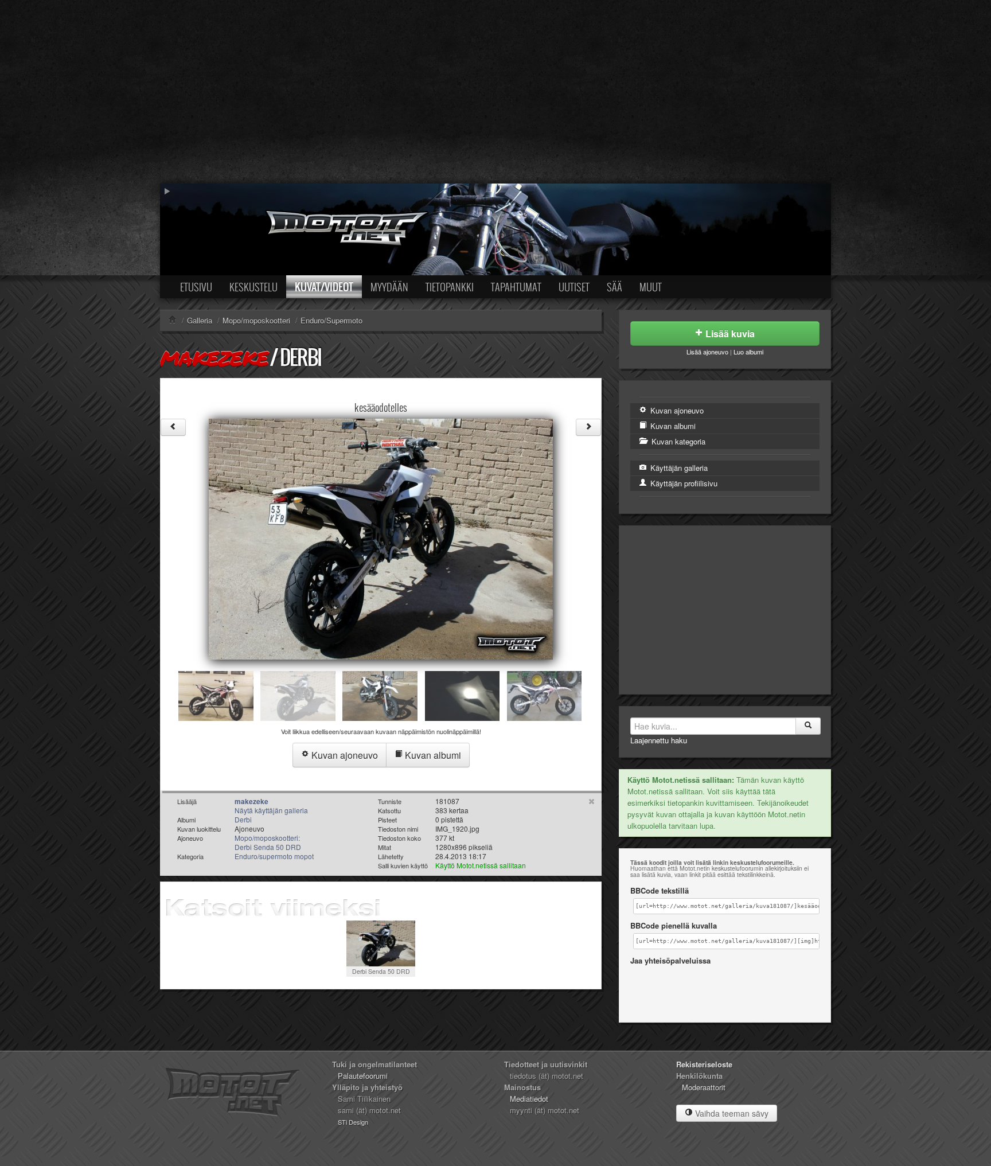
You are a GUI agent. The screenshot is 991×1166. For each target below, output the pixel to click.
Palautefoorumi (363, 1075)
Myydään (389, 287)
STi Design (353, 1121)
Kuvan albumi (432, 755)
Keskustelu (253, 287)
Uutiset (574, 287)
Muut (650, 287)
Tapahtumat (516, 287)
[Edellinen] (173, 427)
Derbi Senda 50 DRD (381, 971)
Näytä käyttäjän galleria (271, 810)
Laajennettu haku (658, 740)
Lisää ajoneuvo (707, 351)
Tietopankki (450, 287)
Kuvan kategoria (677, 441)
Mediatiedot (529, 1098)
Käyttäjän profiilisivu (682, 483)
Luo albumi (748, 351)
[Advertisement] (495, 91)
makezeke (214, 358)
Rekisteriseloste (704, 1064)
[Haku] (808, 726)
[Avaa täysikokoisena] (381, 537)
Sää (614, 287)
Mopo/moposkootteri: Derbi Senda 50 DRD (268, 842)
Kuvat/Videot (324, 286)
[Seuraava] (588, 427)
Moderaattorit (703, 1087)
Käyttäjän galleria (678, 467)
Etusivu (196, 287)
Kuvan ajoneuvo (343, 755)
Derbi (300, 357)
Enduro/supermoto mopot (274, 856)
